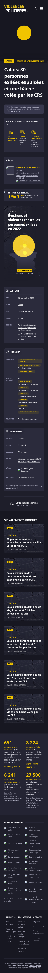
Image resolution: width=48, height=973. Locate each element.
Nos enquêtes (9, 923)
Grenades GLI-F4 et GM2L (15, 835)
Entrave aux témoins (26, 371)
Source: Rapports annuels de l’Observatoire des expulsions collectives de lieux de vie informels (13, 797)
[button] (24, 33)
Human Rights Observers (30, 181)
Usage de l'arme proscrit (14, 875)
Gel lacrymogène (14, 857)
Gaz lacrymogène (35, 857)
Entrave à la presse (36, 882)
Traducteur (23, 388)
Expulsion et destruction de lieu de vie (29, 361)
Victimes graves (11, 766)
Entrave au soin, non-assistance (35, 875)
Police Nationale (25, 382)
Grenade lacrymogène (34, 835)
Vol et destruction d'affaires (29, 365)
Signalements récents (32, 765)
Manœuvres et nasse (13, 851)
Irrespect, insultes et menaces (15, 869)
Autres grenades (14, 862)
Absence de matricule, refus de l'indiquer (36, 900)
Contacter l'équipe (36, 939)
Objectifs (36, 921)
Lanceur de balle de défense (15, 828)
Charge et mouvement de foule (34, 843)
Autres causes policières (34, 862)
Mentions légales (35, 966)
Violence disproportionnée (35, 869)
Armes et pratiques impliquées (22, 934)
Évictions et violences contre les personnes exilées (27, 336)
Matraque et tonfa (15, 843)
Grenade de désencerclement (35, 828)
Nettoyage (23, 400)
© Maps (20, 968)
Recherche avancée (22, 949)
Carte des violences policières (21, 924)
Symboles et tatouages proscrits (13, 899)
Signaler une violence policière (10, 939)
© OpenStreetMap (33, 968)
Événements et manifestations (24, 942)
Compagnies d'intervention (29, 412)
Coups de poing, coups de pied (35, 851)
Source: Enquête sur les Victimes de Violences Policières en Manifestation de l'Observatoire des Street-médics (34, 803)
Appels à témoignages (11, 930)
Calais (20, 304)
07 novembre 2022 (26, 298)
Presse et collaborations (38, 932)
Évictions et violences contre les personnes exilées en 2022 (27, 327)
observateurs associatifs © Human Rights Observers (27, 174)
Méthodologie (38, 926)
